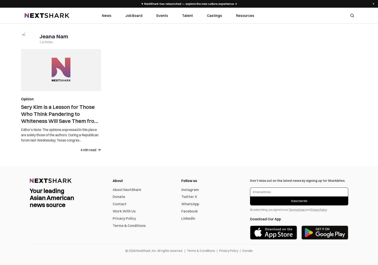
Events (162, 15)
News (106, 15)
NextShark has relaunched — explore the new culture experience (189, 3)
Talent (187, 15)
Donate (119, 196)
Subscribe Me (299, 201)
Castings (214, 15)
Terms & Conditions (129, 225)
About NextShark (127, 189)
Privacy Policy (124, 218)
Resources (245, 15)
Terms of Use (297, 209)
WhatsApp (190, 204)
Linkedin (188, 218)
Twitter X (189, 196)
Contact (119, 204)
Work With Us (124, 211)
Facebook (189, 211)
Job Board (133, 15)
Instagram (190, 189)
